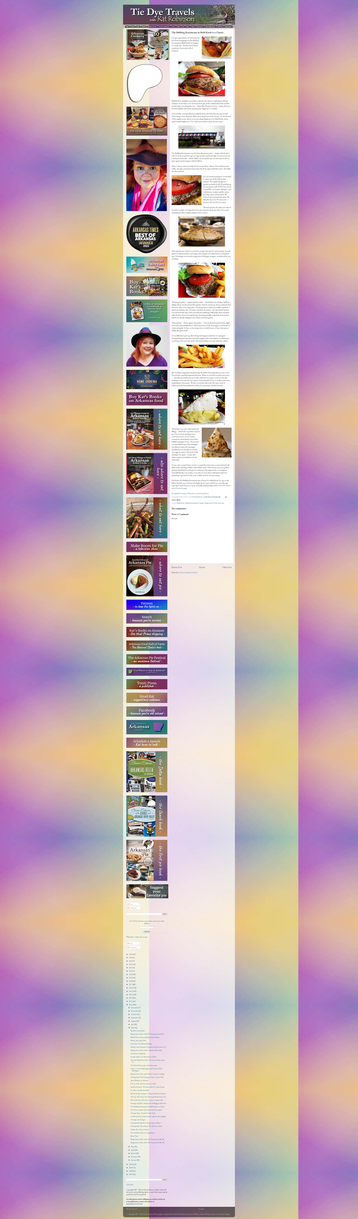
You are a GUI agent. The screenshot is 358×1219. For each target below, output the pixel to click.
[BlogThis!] (174, 500)
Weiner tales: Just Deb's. (139, 1040)
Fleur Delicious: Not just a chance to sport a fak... (147, 1100)
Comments (133, 908)
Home (202, 567)
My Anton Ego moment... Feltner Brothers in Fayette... (149, 1093)
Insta (192, 26)
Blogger (227, 1214)
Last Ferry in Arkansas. (138, 1053)
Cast (173, 26)
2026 (131, 954)
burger (201, 503)
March (133, 1153)
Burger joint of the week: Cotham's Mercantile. (146, 1050)
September (135, 1018)
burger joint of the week (213, 503)
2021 (131, 971)
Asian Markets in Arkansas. (140, 1080)
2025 (131, 958)
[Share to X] (176, 500)
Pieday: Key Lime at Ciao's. (140, 1129)
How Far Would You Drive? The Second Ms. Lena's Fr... (148, 1061)
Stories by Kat (152, 26)
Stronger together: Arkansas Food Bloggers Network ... (149, 1103)
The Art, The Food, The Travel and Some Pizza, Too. (148, 1097)
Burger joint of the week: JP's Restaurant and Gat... (148, 1034)
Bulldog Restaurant (192, 503)
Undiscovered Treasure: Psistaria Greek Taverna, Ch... (149, 1047)
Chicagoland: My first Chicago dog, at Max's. (146, 1123)
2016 (131, 988)
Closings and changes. (138, 1120)
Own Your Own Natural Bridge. (141, 1044)
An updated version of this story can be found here (190, 493)
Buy (127, 26)
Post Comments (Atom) (189, 572)
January (134, 1160)
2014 (131, 995)
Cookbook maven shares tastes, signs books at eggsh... (149, 1116)
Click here (129, 1185)
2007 (131, 1174)
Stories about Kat (164, 26)
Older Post (227, 567)
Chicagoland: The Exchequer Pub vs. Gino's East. (147, 1077)
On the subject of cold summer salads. (143, 1057)
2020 (131, 974)
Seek (132, 26)
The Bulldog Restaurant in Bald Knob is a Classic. (148, 1107)
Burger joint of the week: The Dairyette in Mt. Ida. (148, 1139)
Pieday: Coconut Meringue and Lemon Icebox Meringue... (146, 1070)
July (132, 1024)
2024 (131, 961)
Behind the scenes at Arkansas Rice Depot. (145, 1037)
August (133, 1021)
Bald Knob (180, 503)
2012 (131, 1001)
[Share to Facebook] (178, 500)
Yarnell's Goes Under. (138, 1031)
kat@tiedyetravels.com (134, 1204)
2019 (131, 978)
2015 (131, 991)
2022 (131, 968)
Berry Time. (135, 1136)
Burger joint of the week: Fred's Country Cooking (147, 1074)
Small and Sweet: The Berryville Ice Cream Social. (147, 1087)
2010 (131, 1164)
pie (223, 503)
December (135, 1008)
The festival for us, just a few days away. (144, 1065)
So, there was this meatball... (140, 1090)
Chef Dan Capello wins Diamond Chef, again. (146, 1110)
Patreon (220, 26)
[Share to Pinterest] (179, 500)
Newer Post (177, 567)
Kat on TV (200, 26)
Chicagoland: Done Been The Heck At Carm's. (146, 1126)
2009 (131, 1168)
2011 (131, 1005)
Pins (187, 26)
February (134, 1157)
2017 (131, 984)
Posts (131, 904)
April (133, 1150)
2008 (131, 1171)
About (143, 26)
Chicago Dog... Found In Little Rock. (143, 1113)
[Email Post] (225, 497)
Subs (137, 26)
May (132, 1147)
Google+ (201, 1209)
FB (183, 26)
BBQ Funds (228, 26)
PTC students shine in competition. (143, 1133)
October (134, 1014)
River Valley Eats (210, 26)
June (133, 1028)
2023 (131, 964)
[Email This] (172, 500)
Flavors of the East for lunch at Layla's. (144, 1084)
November (135, 1011)
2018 (131, 981)
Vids (178, 26)
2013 (131, 998)
